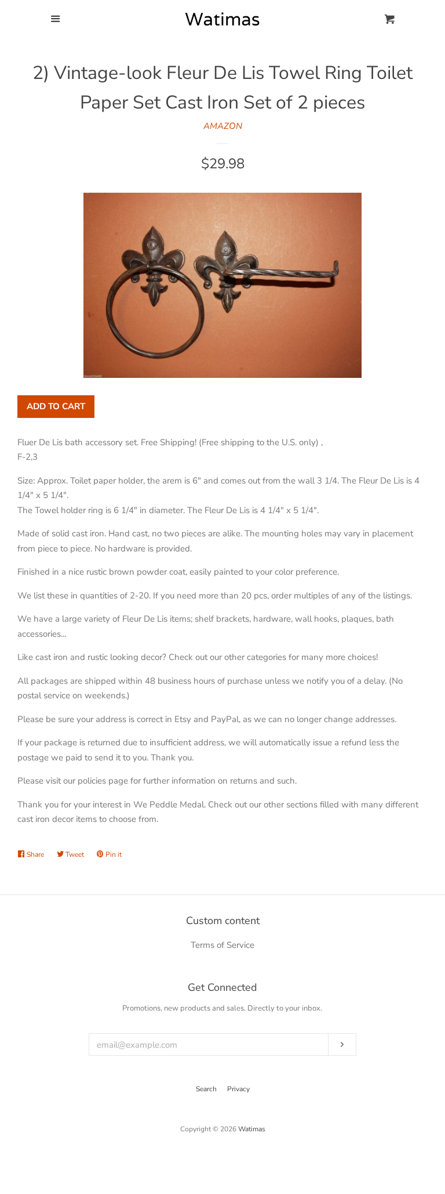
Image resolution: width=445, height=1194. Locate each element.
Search (206, 1089)
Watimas (251, 1129)
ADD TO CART (56, 406)
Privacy (238, 1089)
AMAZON (222, 126)
